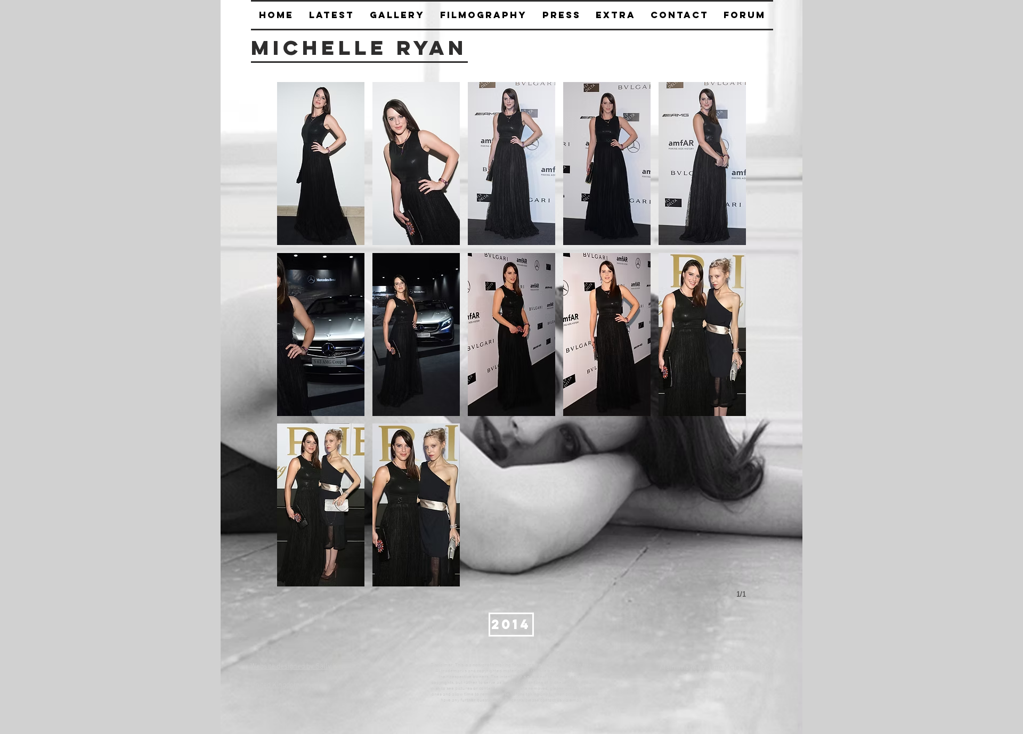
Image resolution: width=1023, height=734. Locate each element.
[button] (561, 15)
